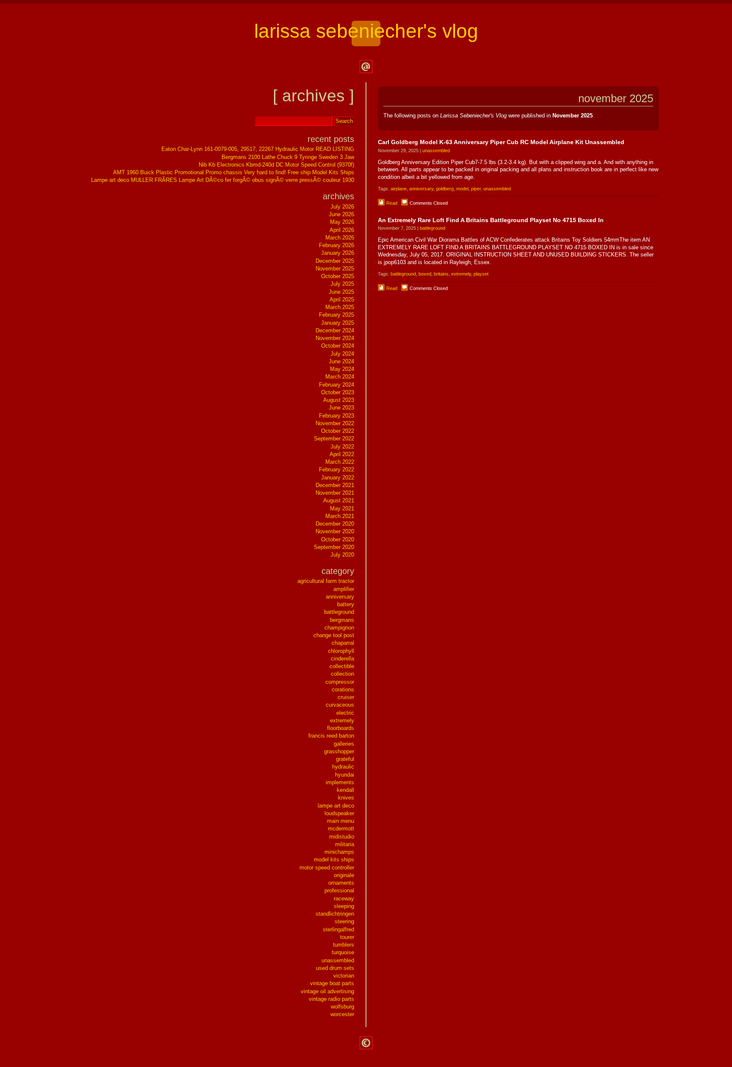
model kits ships (334, 859)
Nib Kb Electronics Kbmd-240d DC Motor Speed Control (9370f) (276, 165)
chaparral (343, 643)
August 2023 (338, 400)
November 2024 (335, 338)
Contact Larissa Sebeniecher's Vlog (366, 66)
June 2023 (341, 407)
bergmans (342, 620)
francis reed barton (331, 736)
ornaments (341, 883)
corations (343, 689)
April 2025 (342, 299)
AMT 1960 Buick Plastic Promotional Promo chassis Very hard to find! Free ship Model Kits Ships (233, 172)
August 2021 (338, 500)
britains (441, 273)
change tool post (333, 635)
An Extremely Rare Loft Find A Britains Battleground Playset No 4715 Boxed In (491, 220)
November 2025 (335, 268)
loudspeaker (339, 813)
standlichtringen (335, 914)
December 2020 (335, 524)
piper (476, 188)
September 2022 (334, 438)
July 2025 (342, 284)
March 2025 (339, 307)
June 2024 (341, 361)
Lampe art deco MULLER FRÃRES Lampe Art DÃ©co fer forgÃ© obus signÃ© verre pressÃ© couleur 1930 (222, 180)
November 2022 (335, 423)
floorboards (340, 728)
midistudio (341, 836)
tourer (347, 937)
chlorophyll (341, 651)
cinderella (342, 658)
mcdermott (341, 828)
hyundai (344, 775)
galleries (344, 744)
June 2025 (341, 292)
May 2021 (342, 508)
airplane (399, 188)
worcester (342, 1014)
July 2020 (342, 555)
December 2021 (335, 485)
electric (345, 713)
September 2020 (334, 547)
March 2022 (339, 462)
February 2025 (336, 315)
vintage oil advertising (327, 991)
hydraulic (343, 766)
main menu (340, 821)
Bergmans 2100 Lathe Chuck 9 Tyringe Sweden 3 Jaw (288, 157)
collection (342, 674)
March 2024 (339, 376)
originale (344, 875)
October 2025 (337, 276)
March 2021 (339, 516)
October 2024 (337, 346)
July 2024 (342, 354)
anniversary (421, 188)
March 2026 (339, 237)
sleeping (344, 906)
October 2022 (337, 431)
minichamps (339, 852)
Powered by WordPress (366, 1043)
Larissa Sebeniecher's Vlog (366, 31)
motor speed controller (326, 867)
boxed (425, 273)
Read (391, 203)
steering (344, 921)
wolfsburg (342, 1006)
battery (345, 604)
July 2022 (342, 446)
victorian (343, 975)
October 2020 (337, 539)
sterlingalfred (338, 929)
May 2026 (342, 222)
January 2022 (337, 477)
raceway (344, 898)
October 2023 (337, 392)
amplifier (343, 589)
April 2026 (342, 230)
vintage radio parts (331, 999)
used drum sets (335, 968)
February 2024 (336, 385)
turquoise (343, 952)
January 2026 (337, 253)
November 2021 (335, 493)
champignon (339, 627)
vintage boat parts (332, 983)
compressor (339, 682)
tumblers (343, 945)
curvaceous (340, 705)
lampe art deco (336, 805)
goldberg (445, 188)
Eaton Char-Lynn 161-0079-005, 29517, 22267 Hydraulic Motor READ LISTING (257, 149)
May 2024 (342, 369)
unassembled (436, 150)
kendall (345, 790)
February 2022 (336, 469)
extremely (461, 273)
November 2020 (335, 531)
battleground (432, 228)
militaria (344, 844)
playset (481, 273)
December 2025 (335, 261)
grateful (345, 759)
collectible (342, 666)
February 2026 (336, 245)
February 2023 (336, 415)
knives (346, 797)
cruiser (346, 697)
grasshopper (339, 751)
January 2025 (337, 323)
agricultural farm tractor (325, 581)
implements (340, 782)
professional (339, 890)
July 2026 (342, 206)
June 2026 (341, 214)
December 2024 (335, 330)
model (462, 188)
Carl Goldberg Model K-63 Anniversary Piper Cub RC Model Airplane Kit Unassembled (501, 142)
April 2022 (342, 454)
